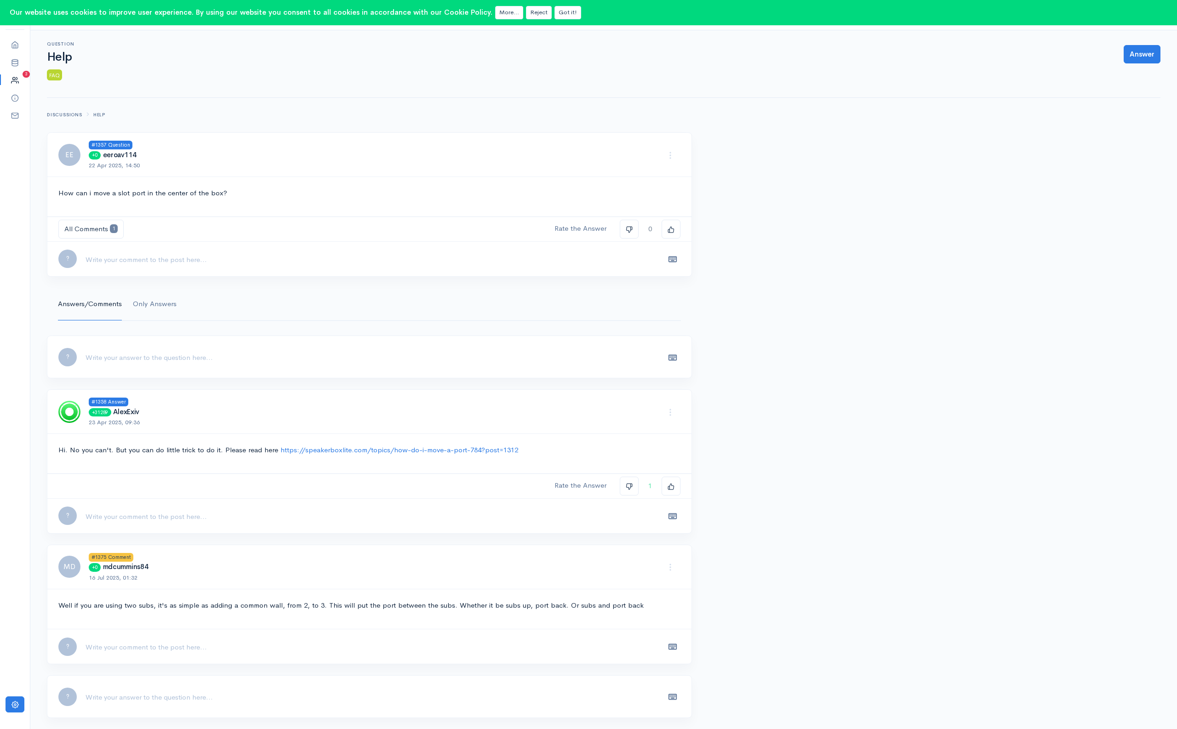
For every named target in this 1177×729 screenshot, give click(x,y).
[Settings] (15, 704)
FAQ (54, 75)
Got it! (568, 12)
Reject (539, 12)
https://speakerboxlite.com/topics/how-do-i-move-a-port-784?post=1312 (399, 449)
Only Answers (155, 303)
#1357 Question (110, 145)
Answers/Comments (90, 303)
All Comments (89, 228)
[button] (15, 62)
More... (509, 12)
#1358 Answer (108, 402)
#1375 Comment (111, 557)
